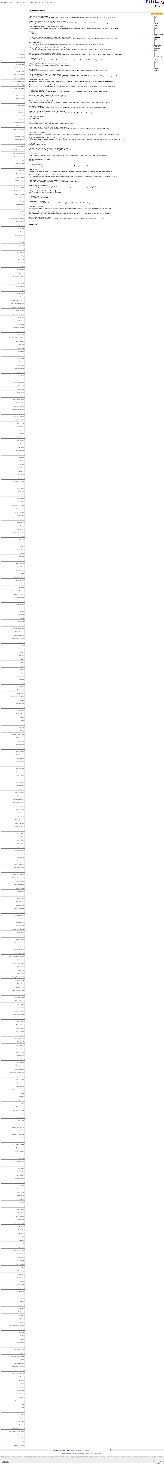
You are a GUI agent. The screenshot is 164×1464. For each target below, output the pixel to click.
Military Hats (20, 860)
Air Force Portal (19, 136)
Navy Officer (20, 1209)
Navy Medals (20, 1199)
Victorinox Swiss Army (18, 1428)
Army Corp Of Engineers (17, 303)
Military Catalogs (19, 778)
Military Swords (20, 1048)
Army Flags (21, 351)
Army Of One (20, 423)
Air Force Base (20, 64)
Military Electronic (19, 826)
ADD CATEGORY (19, 1445)
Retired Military (20, 1318)
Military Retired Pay (18, 994)
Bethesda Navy (19, 549)
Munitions (21, 1096)
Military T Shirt (20, 1052)
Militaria (22, 724)
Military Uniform (20, 1062)
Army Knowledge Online (17, 382)
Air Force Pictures (19, 129)
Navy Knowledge (19, 1189)
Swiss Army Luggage (18, 1353)
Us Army (22, 1383)
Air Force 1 (21, 57)
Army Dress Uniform (18, 327)
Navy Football (20, 1175)
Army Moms (21, 413)
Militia (22, 1093)
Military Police (20, 980)
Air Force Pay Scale (18, 122)
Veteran (22, 1418)
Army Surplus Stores (18, 481)
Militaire (22, 717)
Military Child (20, 789)
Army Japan (20, 372)
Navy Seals (21, 1226)
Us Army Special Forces (17, 1394)
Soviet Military (20, 1342)
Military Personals (19, 949)
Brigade (22, 553)
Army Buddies (20, 286)
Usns (22, 1414)
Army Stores (20, 467)
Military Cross (20, 816)
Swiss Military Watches (18, 1366)
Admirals (21, 50)
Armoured (21, 245)
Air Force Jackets (19, 102)
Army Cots (21, 317)
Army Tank (21, 491)
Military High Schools (18, 874)
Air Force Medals (19, 108)
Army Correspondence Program (15, 314)
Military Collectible (19, 806)
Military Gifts (20, 847)
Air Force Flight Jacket (18, 88)
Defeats (22, 584)
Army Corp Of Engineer (17, 300)
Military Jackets (20, 895)
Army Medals (20, 392)
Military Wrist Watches (18, 1089)
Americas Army (20, 221)
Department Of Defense (17, 590)
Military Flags (20, 837)
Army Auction (20, 262)
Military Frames (20, 840)
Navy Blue (21, 1120)
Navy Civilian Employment (17, 1141)
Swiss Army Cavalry (18, 1349)
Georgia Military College (17, 638)
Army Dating (20, 324)
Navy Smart (21, 1236)
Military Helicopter (19, 864)
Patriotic (22, 1281)
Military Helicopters (19, 867)
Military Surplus (20, 1045)
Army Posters (20, 443)
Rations (22, 1301)
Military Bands (20, 744)
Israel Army (21, 672)
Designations (20, 601)
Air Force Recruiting (18, 153)
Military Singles (20, 1028)
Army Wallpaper (19, 512)
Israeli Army (21, 676)
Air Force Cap (20, 71)
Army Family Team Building (16, 337)
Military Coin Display (18, 799)
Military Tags (20, 1055)
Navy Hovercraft (19, 1182)
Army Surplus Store (18, 478)
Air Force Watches (19, 187)
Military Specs (20, 1035)
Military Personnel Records (16, 956)
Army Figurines (20, 341)
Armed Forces (20, 232)
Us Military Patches (19, 1400)
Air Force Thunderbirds (17, 184)
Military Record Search (18, 990)
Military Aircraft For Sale (17, 734)
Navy (22, 1103)
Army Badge (20, 273)
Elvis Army (21, 614)
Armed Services (19, 235)
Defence (21, 587)
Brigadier (21, 556)
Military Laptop (20, 905)
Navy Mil (21, 1202)
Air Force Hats (20, 98)
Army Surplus (20, 474)
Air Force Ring (20, 160)
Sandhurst (21, 1329)
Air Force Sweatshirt (18, 177)
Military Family (20, 833)
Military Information (19, 884)
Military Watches (19, 1083)
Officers (22, 1267)
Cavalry (22, 573)
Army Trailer (21, 495)
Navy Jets (21, 1185)
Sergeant (21, 1332)
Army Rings (21, 457)
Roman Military (20, 1322)
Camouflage (20, 567)
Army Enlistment (19, 331)
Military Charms (20, 782)
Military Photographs (18, 963)
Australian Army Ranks (18, 532)
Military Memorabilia (18, 929)
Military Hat (21, 857)
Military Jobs (20, 898)
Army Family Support (18, 334)
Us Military (21, 1397)
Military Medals (20, 922)
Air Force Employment (18, 81)
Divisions (21, 611)
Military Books (20, 761)
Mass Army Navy (19, 703)
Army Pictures (20, 440)
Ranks (22, 1298)
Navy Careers (20, 1130)
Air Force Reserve (19, 156)
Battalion (21, 543)
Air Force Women (19, 194)
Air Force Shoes (19, 167)
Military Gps (21, 854)
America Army (20, 214)
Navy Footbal (20, 1171)
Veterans (21, 1421)
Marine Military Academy (17, 696)
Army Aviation (20, 266)
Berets (22, 546)
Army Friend (20, 355)
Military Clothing (19, 792)
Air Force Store (20, 170)
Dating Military (20, 580)
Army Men (21, 396)
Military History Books (18, 878)
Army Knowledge (19, 378)
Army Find (21, 344)
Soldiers (22, 1339)
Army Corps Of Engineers (17, 307)
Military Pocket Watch (18, 977)
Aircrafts (22, 211)
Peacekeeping (20, 1284)
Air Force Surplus (19, 173)
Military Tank (20, 1059)
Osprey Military (20, 1274)
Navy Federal (20, 1165)
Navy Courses (20, 1148)
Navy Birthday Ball (19, 1117)
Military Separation (19, 1014)
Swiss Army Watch (19, 1359)
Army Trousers (20, 498)
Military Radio (20, 983)
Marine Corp (20, 689)
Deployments (20, 597)
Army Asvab (21, 259)
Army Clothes (20, 297)
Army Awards (20, 269)
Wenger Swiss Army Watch (16, 1431)
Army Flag (21, 348)
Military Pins (21, 970)
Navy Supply (20, 1247)
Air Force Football (19, 91)
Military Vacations (19, 1069)
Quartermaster (20, 1291)
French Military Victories (17, 631)
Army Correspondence (18, 310)
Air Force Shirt (20, 163)
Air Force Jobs (20, 105)
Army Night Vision (19, 420)
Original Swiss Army (18, 1270)
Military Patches (19, 942)
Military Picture (20, 966)
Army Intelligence (19, 368)
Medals (22, 707)
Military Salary (20, 1007)
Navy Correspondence (18, 1144)
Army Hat (21, 361)
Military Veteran (20, 1076)
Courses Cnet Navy (18, 577)
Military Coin (20, 795)
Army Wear (21, 515)
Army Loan (21, 385)
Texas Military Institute (18, 1373)
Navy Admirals (20, 1107)
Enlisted (22, 618)
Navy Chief (21, 1137)
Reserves (21, 1315)
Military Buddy (20, 768)
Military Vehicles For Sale (17, 1072)
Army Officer (20, 426)
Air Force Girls (20, 95)
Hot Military (21, 652)
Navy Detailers (20, 1154)
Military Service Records (17, 1018)
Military (22, 731)
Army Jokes (21, 375)
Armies (22, 238)
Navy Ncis (21, 1206)
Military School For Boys (17, 1011)
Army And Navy (20, 256)
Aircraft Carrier (20, 204)
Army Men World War (18, 402)
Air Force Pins (20, 132)
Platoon (22, 1288)
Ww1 (22, 1438)
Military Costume (19, 813)
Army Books (20, 279)
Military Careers (20, 772)
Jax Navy (21, 683)
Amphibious (21, 225)
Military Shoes (20, 1024)
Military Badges (20, 737)
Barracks (21, 539)
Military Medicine (19, 925)
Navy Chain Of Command (17, 1134)
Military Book (20, 758)
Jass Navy (21, 679)
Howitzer (21, 655)
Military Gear (20, 843)
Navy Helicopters (19, 1178)
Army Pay (21, 430)
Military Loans (20, 912)
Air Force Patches (19, 119)
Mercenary (21, 710)
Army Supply (20, 471)
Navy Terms (21, 1257)
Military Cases (20, 775)
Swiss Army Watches (18, 1363)
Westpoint (21, 1435)
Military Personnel (19, 953)
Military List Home (7, 2)
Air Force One (20, 115)
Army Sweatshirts (19, 484)
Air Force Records (19, 150)
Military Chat (20, 785)
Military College (20, 809)
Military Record (20, 987)
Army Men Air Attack (18, 399)
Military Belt (21, 748)
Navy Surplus (20, 1253)
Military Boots (20, 765)
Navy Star (21, 1243)
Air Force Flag (20, 85)
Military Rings (20, 1004)
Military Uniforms (19, 1065)
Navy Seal (21, 1219)
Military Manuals (19, 915)
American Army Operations (16, 218)
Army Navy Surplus (19, 416)
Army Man (21, 389)
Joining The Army (19, 686)
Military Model (20, 932)
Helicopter (21, 648)
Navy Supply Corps (18, 1250)
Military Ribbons (19, 1001)
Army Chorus (20, 293)
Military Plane (20, 973)
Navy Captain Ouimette (17, 1127)
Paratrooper (20, 1277)
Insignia (22, 662)
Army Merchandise (19, 406)
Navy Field (21, 1168)
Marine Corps (20, 693)
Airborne (21, 201)
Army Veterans (20, 508)
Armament (21, 228)
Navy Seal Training (19, 1223)
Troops (22, 1376)
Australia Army (20, 529)
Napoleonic (21, 1100)
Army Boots (21, 283)
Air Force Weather (19, 191)
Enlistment (21, 621)
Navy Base (21, 1113)
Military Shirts (20, 1021)
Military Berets (20, 751)
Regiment (21, 1305)
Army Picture (20, 437)
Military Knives (20, 901)
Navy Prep (21, 1212)
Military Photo (20, 959)
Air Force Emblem (19, 78)
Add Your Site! (33, 224)
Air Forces (21, 197)
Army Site (21, 464)
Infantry (22, 659)
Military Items (20, 891)
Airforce (22, 54)
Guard (22, 645)
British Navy (21, 560)
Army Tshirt (21, 502)
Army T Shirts (20, 488)
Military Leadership (19, 908)
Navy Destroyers (19, 1151)
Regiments (21, 1312)
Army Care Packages (18, 290)
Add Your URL (51, 2)
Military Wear (20, 1086)
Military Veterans (19, 1079)
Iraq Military (21, 669)
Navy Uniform (20, 1260)
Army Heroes (20, 365)
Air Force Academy (19, 61)
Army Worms (20, 522)
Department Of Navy (18, 594)
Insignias (21, 666)
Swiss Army (21, 1346)
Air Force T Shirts (19, 180)
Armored (21, 242)
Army (22, 249)
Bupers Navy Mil (19, 563)
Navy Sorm (21, 1240)
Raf (23, 1294)
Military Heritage (19, 871)
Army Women (20, 519)
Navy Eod (21, 1158)
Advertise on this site (37, 2)
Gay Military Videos (18, 635)
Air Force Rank (20, 146)
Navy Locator (20, 1192)
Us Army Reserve (19, 1387)
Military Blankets (19, 754)
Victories (21, 1424)
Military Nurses (20, 939)
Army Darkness (20, 320)
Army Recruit (20, 447)
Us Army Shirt (20, 1390)
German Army (20, 642)
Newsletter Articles (21, 2)
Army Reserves (20, 454)
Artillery (22, 526)
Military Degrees (19, 819)
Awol (22, 536)
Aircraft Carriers (20, 208)
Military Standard (19, 1038)
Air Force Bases (19, 67)
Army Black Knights (18, 276)
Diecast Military (20, 604)
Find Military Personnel (18, 628)
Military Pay (21, 946)
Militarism (21, 727)
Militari (22, 720)
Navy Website (20, 1264)
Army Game (21, 358)
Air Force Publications (18, 143)
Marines (22, 700)
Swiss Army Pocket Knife (17, 1356)
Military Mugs (20, 936)
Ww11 (22, 1441)
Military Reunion (19, 997)
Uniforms (21, 1380)
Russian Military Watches (17, 1325)
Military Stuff (20, 1042)
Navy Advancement (18, 1110)
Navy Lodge (20, 1195)
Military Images (20, 881)
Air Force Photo (19, 126)
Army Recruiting (19, 450)
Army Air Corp (20, 252)
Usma (22, 1407)
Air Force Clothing (19, 74)
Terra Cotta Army (19, 1370)
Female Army (20, 625)
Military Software (19, 1031)
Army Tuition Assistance (17, 505)
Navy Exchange (19, 1161)
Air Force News (20, 112)
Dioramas (21, 608)
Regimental (21, 1308)
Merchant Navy (20, 713)
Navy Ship (21, 1229)
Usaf (22, 1404)
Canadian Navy (19, 570)
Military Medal (20, 919)
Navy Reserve (20, 1216)
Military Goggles (19, 850)
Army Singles (20, 461)
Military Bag (21, 741)
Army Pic (21, 433)
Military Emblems (19, 830)
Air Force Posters (19, 139)
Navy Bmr (21, 1124)
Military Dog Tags (19, 823)
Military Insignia (20, 888)
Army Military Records (18, 409)
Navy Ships (21, 1233)
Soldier (22, 1335)
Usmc (22, 1411)
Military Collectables (18, 802)
